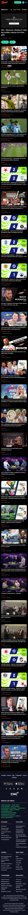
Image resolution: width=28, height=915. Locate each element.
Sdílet (6, 42)
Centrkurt (3, 428)
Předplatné (17, 2)
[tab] (5, 9)
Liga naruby (4, 65)
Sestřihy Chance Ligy (6, 186)
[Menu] (26, 2)
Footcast (3, 573)
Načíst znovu (14, 23)
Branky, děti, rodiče (5, 331)
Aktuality (3, 90)
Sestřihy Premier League (7, 114)
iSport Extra (4, 379)
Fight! (2, 307)
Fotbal (9, 38)
